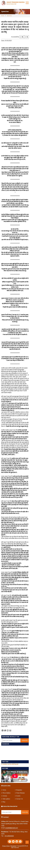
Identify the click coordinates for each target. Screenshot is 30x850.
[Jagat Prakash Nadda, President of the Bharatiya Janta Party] (13, 3)
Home (2, 15)
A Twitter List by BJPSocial (9, 764)
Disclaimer (13, 846)
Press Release (20, 793)
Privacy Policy (6, 846)
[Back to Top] (27, 842)
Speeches (9, 15)
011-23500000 (9, 836)
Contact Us (19, 799)
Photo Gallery (6, 793)
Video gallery (6, 799)
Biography (19, 790)
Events (18, 796)
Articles (4, 796)
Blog (3, 801)
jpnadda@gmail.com (11, 828)
